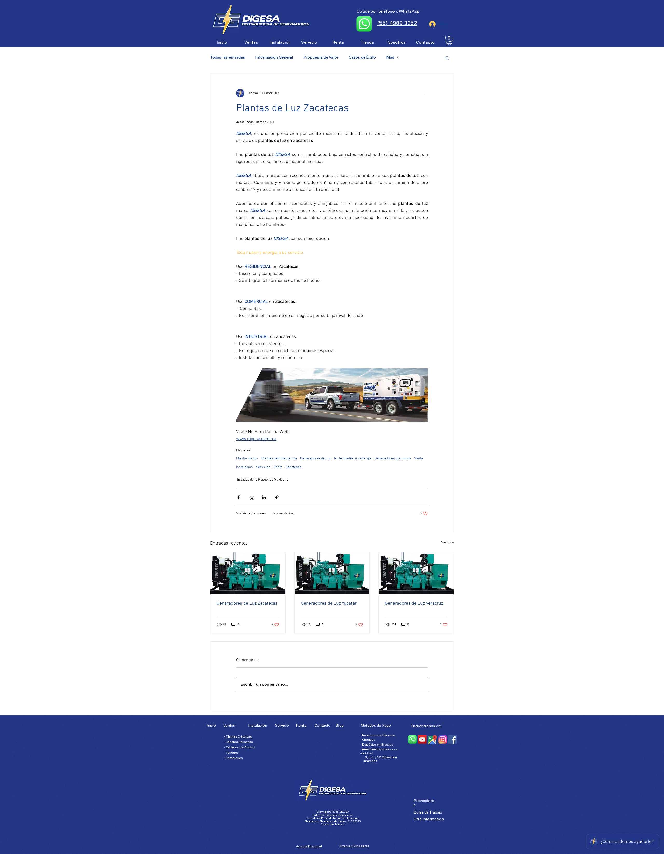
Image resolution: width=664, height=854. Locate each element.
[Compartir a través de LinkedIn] (263, 497)
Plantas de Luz (247, 458)
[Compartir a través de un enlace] (276, 497)
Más (390, 58)
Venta (418, 458)
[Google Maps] (432, 739)
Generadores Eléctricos (393, 458)
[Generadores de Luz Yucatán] (332, 573)
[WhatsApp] (412, 739)
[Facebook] (452, 739)
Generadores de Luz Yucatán (329, 603)
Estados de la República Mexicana (262, 480)
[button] (449, 40)
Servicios (263, 467)
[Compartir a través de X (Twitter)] (251, 497)
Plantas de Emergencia (279, 458)
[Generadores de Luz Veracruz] (416, 573)
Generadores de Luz (315, 458)
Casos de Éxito (362, 58)
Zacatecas (293, 467)
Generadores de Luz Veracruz (414, 603)
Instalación (244, 467)
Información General (274, 58)
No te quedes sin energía (352, 458)
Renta (277, 467)
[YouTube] (422, 739)
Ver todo (447, 542)
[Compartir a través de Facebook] (238, 497)
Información (433, 819)
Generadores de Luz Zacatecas (247, 603)
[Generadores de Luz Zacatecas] (247, 573)
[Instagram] (442, 739)
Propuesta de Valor (320, 58)
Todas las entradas (227, 58)
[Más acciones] (425, 93)
